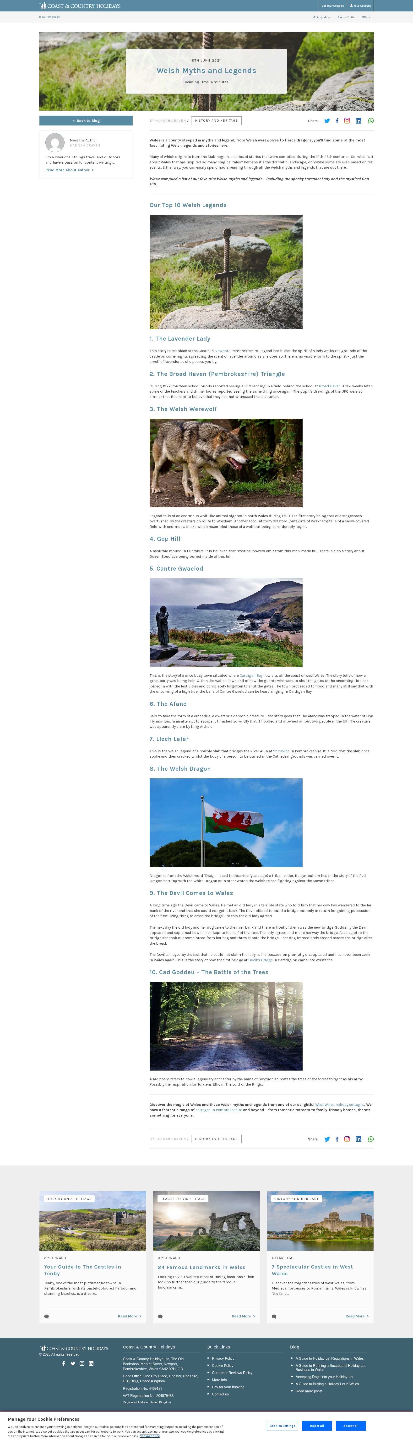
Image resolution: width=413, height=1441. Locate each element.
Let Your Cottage (333, 5)
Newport (222, 351)
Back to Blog (88, 120)
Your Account (362, 5)
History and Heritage (216, 121)
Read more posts (309, 1391)
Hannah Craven (170, 121)
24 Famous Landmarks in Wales (202, 1267)
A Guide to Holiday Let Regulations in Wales (330, 1358)
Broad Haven (330, 386)
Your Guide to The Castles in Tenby (82, 1270)
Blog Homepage (49, 16)
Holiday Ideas (322, 17)
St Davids (281, 751)
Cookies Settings (282, 1426)
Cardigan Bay (251, 675)
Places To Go (346, 17)
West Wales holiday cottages (339, 1104)
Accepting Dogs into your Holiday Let (324, 1377)
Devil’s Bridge (260, 960)
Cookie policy (150, 1436)
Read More (127, 1316)
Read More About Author (67, 170)
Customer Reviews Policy (232, 1373)
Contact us (220, 1394)
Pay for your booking (228, 1387)
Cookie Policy (223, 1365)
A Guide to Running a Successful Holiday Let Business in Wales (330, 1367)
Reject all (317, 1426)
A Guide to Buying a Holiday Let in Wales (327, 1384)
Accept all (350, 1426)
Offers (366, 17)
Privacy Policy (223, 1358)
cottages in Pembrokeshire (219, 1110)
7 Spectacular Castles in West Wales (312, 1270)
